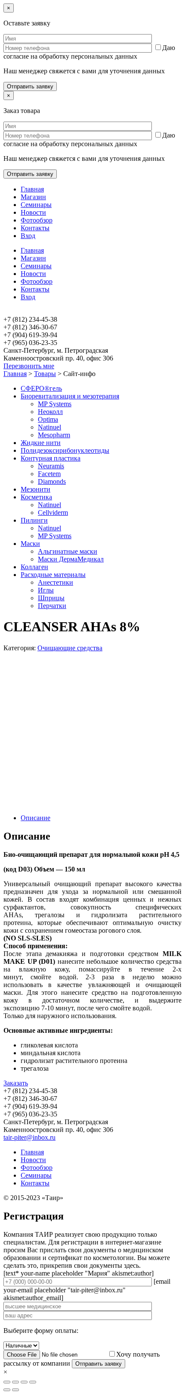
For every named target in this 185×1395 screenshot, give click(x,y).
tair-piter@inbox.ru (29, 1137)
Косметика (36, 497)
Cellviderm (53, 512)
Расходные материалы (53, 574)
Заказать (15, 1083)
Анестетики (55, 582)
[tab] (101, 818)
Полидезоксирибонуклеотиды (65, 450)
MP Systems (54, 404)
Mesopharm (54, 435)
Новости (33, 212)
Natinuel (49, 427)
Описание (35, 817)
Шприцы (51, 598)
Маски (30, 543)
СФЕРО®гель (41, 388)
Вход (28, 235)
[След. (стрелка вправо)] (15, 1390)
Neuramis (51, 466)
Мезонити (35, 489)
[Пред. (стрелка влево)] (6, 1390)
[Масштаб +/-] (32, 1382)
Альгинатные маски (67, 551)
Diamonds (52, 481)
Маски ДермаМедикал (71, 559)
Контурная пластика (50, 458)
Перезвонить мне (28, 366)
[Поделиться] (15, 1382)
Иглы (46, 590)
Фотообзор (36, 220)
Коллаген (34, 567)
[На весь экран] (24, 1382)
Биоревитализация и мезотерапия (70, 396)
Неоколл (50, 411)
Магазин (33, 197)
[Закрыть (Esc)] (6, 1382)
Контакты (35, 228)
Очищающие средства (69, 648)
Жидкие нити (41, 442)
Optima (48, 419)
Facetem (49, 473)
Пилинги (34, 520)
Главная (32, 189)
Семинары (36, 204)
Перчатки (52, 605)
